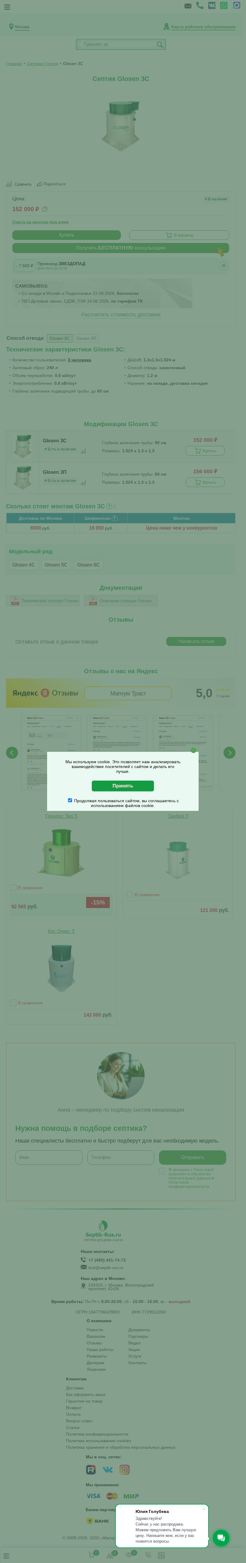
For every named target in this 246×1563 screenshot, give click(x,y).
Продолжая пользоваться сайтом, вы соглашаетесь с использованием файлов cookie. (126, 803)
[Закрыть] (193, 750)
